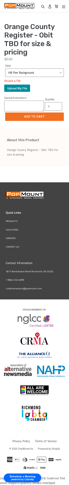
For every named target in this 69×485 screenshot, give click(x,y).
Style (8, 66)
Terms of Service (46, 441)
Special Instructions (15, 98)
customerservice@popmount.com (24, 288)
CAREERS (11, 238)
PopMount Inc (25, 449)
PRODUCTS (12, 221)
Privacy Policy (21, 441)
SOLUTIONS (12, 229)
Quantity (49, 99)
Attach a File (12, 81)
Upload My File (17, 88)
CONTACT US (12, 247)
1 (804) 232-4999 (15, 280)
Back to (37, 185)
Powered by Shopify (49, 449)
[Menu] (64, 6)
